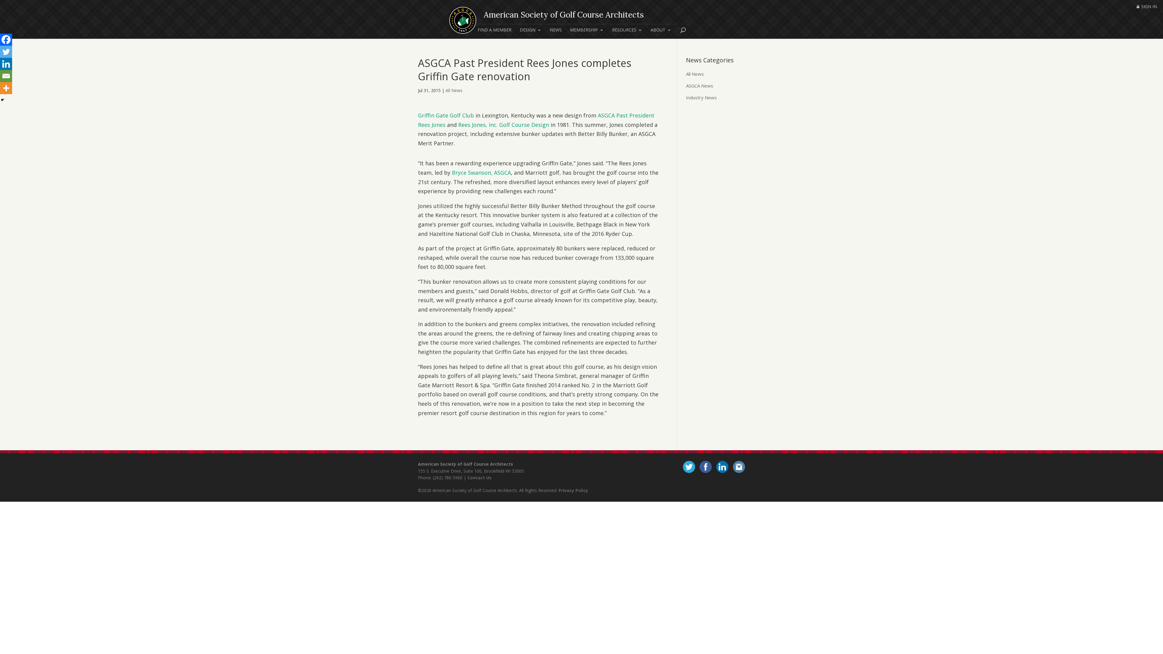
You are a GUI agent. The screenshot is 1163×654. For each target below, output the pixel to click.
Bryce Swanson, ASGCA (481, 172)
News (556, 30)
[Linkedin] (6, 64)
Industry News (701, 97)
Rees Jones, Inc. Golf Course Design (503, 124)
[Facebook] (6, 40)
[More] (6, 88)
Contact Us (479, 478)
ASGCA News (699, 86)
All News (454, 90)
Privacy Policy (573, 490)
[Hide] (2, 99)
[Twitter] (6, 52)
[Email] (6, 76)
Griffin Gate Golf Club (446, 115)
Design (527, 30)
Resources (624, 30)
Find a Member (495, 30)
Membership (584, 30)
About (658, 30)
